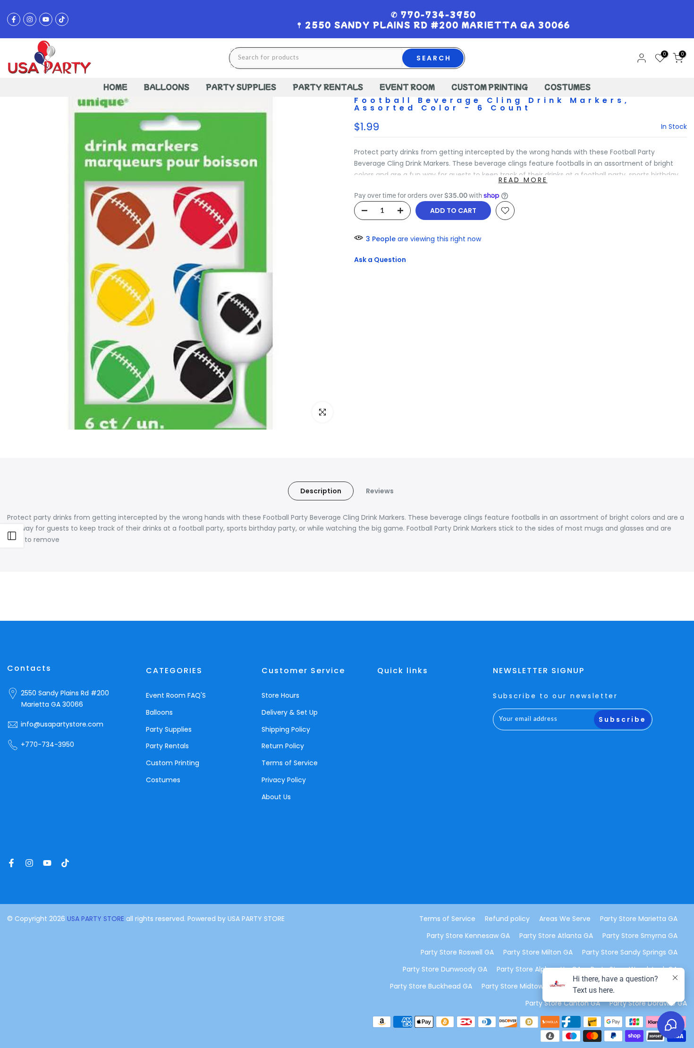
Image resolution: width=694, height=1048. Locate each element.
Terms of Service (290, 763)
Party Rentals (167, 746)
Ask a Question (380, 259)
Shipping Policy (286, 729)
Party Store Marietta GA (638, 918)
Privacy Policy (284, 780)
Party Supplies (169, 729)
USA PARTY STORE (96, 918)
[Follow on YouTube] (45, 19)
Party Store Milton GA (538, 952)
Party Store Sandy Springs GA (629, 952)
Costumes (163, 780)
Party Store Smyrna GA (639, 935)
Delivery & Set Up (290, 712)
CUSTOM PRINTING (489, 87)
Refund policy (507, 918)
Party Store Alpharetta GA (539, 969)
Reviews (380, 490)
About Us (276, 797)
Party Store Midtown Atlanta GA (533, 986)
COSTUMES (567, 87)
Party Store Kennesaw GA (468, 935)
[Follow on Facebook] (13, 19)
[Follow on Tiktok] (61, 19)
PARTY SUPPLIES (241, 87)
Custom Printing (172, 763)
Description (320, 490)
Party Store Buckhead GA (431, 986)
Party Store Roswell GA (457, 952)
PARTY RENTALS (328, 87)
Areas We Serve (565, 918)
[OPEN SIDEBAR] (12, 536)
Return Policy (283, 746)
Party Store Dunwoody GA (445, 969)
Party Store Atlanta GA (556, 935)
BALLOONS (166, 87)
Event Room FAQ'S (176, 695)
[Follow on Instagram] (29, 19)
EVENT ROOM (407, 87)
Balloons (159, 712)
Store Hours (280, 695)
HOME (115, 87)
